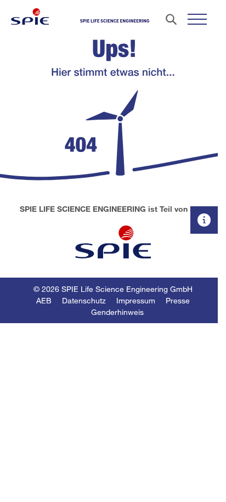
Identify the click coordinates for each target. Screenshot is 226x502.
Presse (178, 300)
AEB (44, 300)
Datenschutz (84, 300)
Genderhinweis (117, 312)
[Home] (30, 16)
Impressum (135, 300)
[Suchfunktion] (171, 19)
